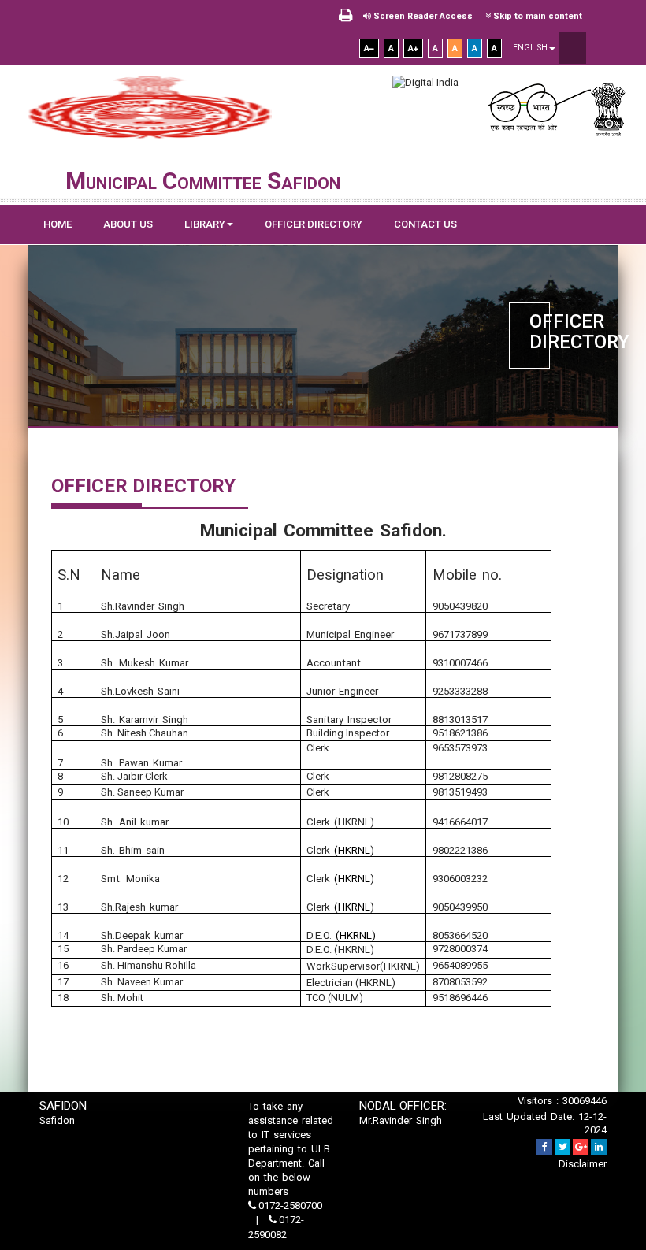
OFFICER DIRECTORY (313, 224)
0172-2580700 (289, 1205)
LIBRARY (204, 224)
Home (57, 224)
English (531, 47)
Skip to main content (536, 16)
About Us (128, 224)
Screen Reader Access (422, 16)
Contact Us (425, 224)
